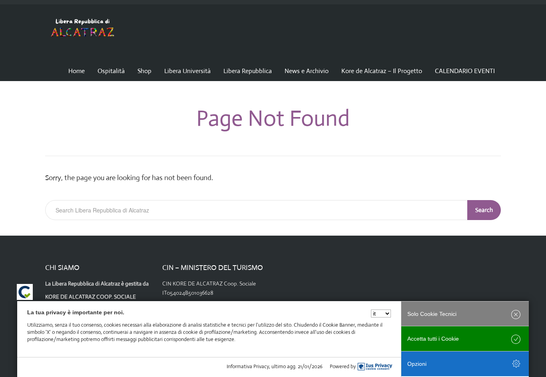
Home (76, 71)
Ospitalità (111, 71)
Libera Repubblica (247, 71)
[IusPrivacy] (375, 366)
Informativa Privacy (248, 366)
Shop (144, 71)
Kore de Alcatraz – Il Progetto (381, 71)
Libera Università (187, 71)
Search (484, 210)
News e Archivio (307, 71)
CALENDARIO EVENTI (465, 71)
